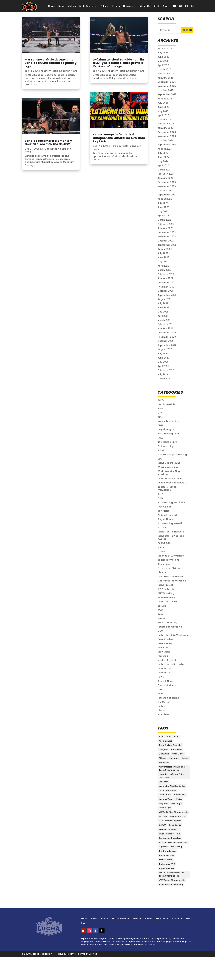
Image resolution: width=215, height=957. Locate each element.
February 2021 (165, 324)
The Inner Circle (166, 855)
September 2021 (167, 295)
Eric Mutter (164, 702)
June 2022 (163, 257)
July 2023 (163, 203)
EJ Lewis (162, 758)
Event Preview (165, 639)
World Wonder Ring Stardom (169, 473)
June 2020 (163, 357)
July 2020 (163, 353)
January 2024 (165, 178)
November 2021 (166, 286)
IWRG (161, 400)
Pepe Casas (175, 825)
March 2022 (164, 269)
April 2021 (163, 316)
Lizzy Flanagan (166, 429)
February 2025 (166, 123)
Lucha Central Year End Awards (171, 537)
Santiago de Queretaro (170, 838)
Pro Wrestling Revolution (172, 502)
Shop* (166, 6)
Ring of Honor (165, 519)
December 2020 (167, 332)
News (61, 6)
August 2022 (165, 249)
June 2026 (163, 56)
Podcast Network (167, 515)
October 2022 (166, 240)
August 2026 (165, 48)
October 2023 (166, 190)
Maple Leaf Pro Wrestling (172, 580)
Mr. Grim (163, 816)
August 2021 (164, 299)
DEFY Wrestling (166, 593)
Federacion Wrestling (170, 626)
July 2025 (163, 102)
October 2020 (166, 341)
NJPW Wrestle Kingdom (170, 820)
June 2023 (163, 207)
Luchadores (164, 672)
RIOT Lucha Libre (167, 589)
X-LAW (161, 618)
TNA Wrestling (166, 446)
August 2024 (165, 148)
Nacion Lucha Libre (168, 421)
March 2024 (164, 169)
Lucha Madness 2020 (170, 478)
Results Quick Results (169, 829)
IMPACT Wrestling (168, 622)
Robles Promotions (168, 559)
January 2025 (165, 127)
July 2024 (163, 153)
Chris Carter (178, 753)
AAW (160, 614)
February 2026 (166, 73)
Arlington (163, 749)
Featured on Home (168, 697)
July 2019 (163, 374)
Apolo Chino (172, 736)
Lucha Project (165, 585)
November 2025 (167, 86)
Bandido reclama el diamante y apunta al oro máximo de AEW (48, 142)
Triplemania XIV (166, 868)
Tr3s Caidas (164, 506)
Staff (156, 6)
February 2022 (166, 274)
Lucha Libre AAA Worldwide (173, 635)
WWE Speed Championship (172, 880)
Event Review (165, 643)
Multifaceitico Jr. (178, 816)
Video (161, 693)
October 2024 (166, 140)
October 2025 (166, 90)
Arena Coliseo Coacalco (170, 745)
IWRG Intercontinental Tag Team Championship (172, 768)
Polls (103, 6)
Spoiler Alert (165, 564)
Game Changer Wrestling (172, 454)
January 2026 (165, 77)
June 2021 (163, 307)
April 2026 (163, 65)
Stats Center (86, 6)
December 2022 (167, 232)
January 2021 (165, 328)
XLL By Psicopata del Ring (171, 884)
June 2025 (163, 107)
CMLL (160, 425)
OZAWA (162, 825)
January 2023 (165, 228)
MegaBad (163, 803)
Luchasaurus (165, 794)
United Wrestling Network (172, 482)
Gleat (161, 547)
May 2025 (163, 111)
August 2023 (165, 198)
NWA (160, 437)
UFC (160, 458)
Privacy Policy (66, 953)
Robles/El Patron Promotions (167, 488)
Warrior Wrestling (168, 467)
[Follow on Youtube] (83, 930)
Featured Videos (167, 685)
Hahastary (164, 762)
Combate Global (167, 404)
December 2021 (166, 282)
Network (128, 6)
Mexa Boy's (176, 803)
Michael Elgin (165, 807)
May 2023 (163, 211)
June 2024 (164, 157)
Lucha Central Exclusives (172, 664)
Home (51, 6)
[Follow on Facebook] (95, 930)
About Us (144, 6)
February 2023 (166, 224)
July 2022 (163, 253)
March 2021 (164, 320)
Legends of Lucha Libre (171, 555)
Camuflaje (164, 753)
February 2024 (166, 173)
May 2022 (163, 261)
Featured (163, 656)
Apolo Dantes (165, 741)
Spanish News (69, 70)
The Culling (176, 846)
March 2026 (164, 69)
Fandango (174, 758)
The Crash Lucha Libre (170, 576)
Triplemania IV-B (167, 864)
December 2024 (167, 132)
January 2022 (165, 278)
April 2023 (163, 215)
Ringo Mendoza (166, 833)
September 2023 (167, 194)
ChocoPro (163, 572)
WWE (160, 610)
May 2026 (163, 61)
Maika (179, 799)
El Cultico (163, 527)
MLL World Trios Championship (173, 812)
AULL (160, 417)
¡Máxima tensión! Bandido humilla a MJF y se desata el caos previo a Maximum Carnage (118, 63)
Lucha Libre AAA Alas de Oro (172, 786)
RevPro (161, 494)
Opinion (162, 551)
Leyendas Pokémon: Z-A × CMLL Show (171, 776)
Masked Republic (167, 660)
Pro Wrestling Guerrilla (170, 523)
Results (162, 605)
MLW (160, 412)
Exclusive (163, 647)
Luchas (162, 706)
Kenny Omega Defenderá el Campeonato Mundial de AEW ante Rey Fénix (119, 137)
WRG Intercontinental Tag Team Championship (171, 874)
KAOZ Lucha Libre (167, 442)
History (162, 710)
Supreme (163, 846)
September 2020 (167, 345)
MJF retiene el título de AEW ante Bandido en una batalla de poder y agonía (50, 63)
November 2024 (167, 136)
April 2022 (163, 265)
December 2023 (167, 182)
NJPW (161, 450)
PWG (160, 408)
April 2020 (163, 366)
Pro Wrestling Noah (169, 433)
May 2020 (163, 361)
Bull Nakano (176, 749)
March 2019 (164, 378)
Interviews (163, 714)
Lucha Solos (180, 794)
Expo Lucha (164, 651)
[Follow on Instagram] (89, 930)
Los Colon (163, 781)
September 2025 (167, 94)
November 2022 (167, 236)
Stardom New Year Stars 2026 (173, 842)
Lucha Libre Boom (167, 790)
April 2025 (163, 115)
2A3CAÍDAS (164, 543)
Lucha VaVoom (166, 799)
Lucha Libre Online (168, 601)
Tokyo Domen (165, 859)
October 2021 (165, 290)
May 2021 (163, 311)
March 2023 (164, 219)
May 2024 (163, 161)
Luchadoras (164, 668)
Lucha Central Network (171, 531)
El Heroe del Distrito (120, 146)
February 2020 (166, 370)
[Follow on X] (102, 930)
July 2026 (163, 52)
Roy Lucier (163, 510)
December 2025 (167, 81)
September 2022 (167, 245)
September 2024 (167, 144)
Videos (72, 6)
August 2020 (165, 349)
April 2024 (163, 165)
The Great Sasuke (167, 851)
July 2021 (163, 303)
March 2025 (164, 119)
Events (116, 6)
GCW (160, 630)
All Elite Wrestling (50, 70)
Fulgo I (185, 758)
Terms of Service (87, 953)
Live (160, 689)
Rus (178, 833)
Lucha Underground (169, 462)
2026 (161, 736)
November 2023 (167, 186)
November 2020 (167, 336)
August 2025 (165, 98)
